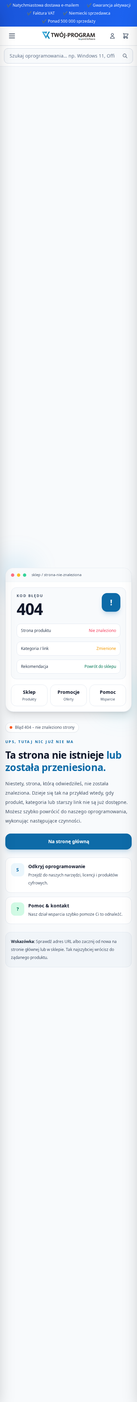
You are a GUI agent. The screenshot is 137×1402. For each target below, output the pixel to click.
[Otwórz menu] (12, 36)
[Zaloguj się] (112, 36)
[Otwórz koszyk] (126, 36)
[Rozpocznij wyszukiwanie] (125, 56)
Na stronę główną (68, 841)
